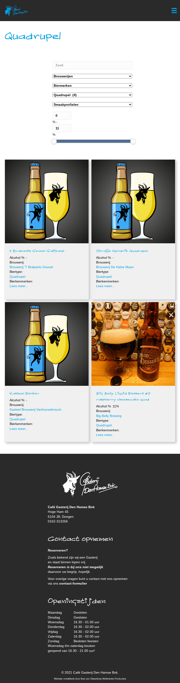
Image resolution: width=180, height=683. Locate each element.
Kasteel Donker (24, 393)
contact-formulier (73, 583)
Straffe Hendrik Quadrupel (122, 251)
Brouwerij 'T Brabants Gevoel (31, 267)
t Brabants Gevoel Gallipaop (37, 251)
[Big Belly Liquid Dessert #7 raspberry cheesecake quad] (133, 343)
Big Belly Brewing (109, 416)
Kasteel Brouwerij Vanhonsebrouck (35, 409)
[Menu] (174, 10)
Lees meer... (19, 286)
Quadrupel (17, 276)
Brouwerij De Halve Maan (115, 267)
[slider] (54, 141)
